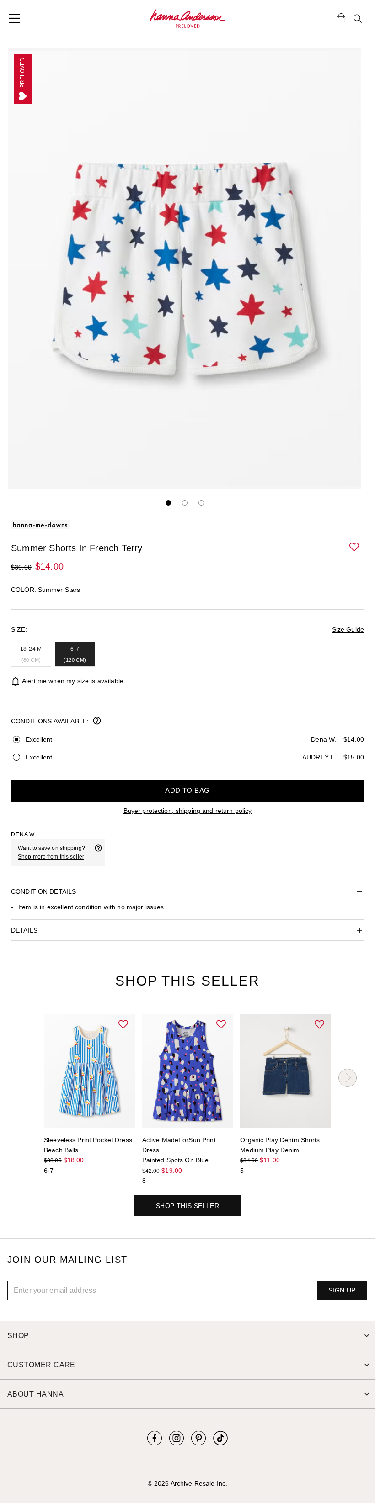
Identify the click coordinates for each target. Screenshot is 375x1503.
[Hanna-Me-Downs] (187, 18)
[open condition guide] (97, 721)
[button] (355, 547)
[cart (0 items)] (341, 17)
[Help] (98, 852)
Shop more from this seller (51, 857)
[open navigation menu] (14, 18)
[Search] (357, 19)
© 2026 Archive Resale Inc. (187, 1483)
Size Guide (348, 629)
